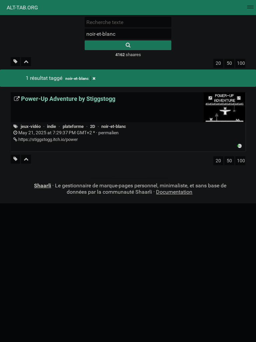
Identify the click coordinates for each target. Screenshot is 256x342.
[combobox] (128, 34)
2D (92, 126)
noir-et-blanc (77, 78)
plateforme (73, 126)
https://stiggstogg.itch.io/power (47, 139)
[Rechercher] (128, 45)
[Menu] (250, 9)
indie (51, 126)
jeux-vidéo (31, 126)
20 (218, 63)
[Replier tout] (26, 61)
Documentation (174, 192)
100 (241, 63)
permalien (68, 133)
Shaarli (42, 185)
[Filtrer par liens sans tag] (15, 61)
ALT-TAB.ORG (21, 7)
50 (229, 63)
